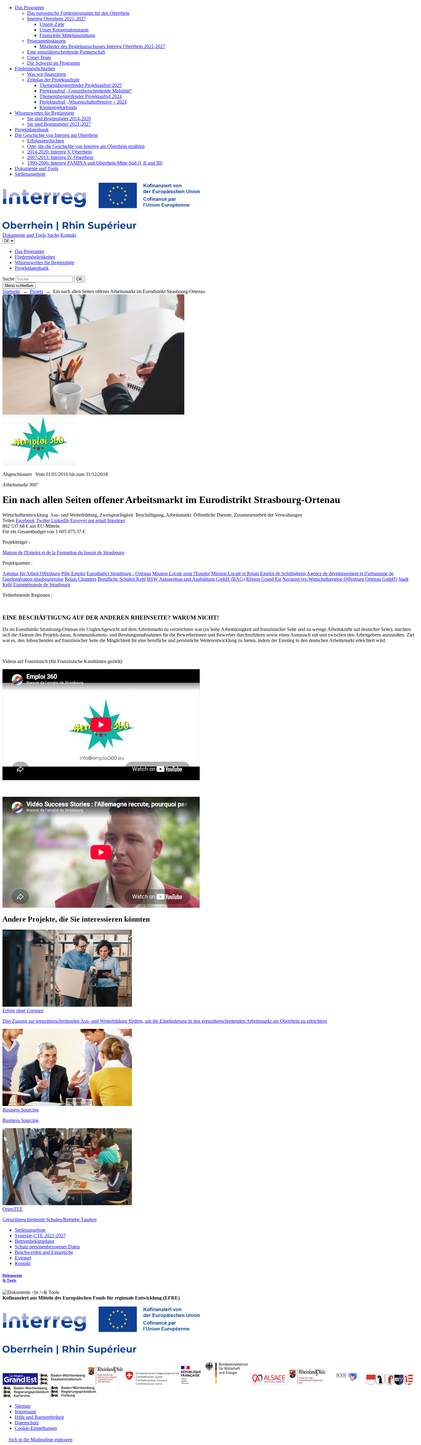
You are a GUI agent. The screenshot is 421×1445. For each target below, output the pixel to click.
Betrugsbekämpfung (34, 1241)
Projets (36, 291)
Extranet (23, 1257)
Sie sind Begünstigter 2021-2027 (59, 124)
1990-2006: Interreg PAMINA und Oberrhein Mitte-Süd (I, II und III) (94, 163)
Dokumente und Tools (36, 168)
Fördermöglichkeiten (35, 68)
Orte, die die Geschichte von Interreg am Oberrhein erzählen (86, 146)
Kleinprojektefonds (58, 107)
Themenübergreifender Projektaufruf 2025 (80, 85)
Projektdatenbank (32, 129)
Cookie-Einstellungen (36, 1428)
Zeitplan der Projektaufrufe (53, 79)
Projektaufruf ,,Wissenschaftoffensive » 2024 (83, 101)
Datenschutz (27, 1422)
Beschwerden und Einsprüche (44, 1252)
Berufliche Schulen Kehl (122, 579)
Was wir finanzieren (46, 74)
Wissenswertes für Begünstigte (44, 113)
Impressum (25, 1411)
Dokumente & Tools (12, 1278)
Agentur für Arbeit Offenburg (31, 573)
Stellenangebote (30, 174)
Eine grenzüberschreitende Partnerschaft (66, 52)
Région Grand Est (263, 579)
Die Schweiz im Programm (53, 63)
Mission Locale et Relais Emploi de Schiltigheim (258, 573)
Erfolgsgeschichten (45, 140)
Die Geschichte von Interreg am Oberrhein (56, 135)
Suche (53, 235)
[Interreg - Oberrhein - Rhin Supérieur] (101, 229)
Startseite (11, 291)
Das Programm (29, 7)
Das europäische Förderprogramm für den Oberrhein (78, 13)
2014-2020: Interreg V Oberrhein (59, 151)
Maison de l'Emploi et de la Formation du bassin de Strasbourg (63, 552)
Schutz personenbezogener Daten (47, 1246)
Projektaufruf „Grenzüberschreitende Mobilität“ (85, 90)
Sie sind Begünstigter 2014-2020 (59, 118)
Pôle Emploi (73, 573)
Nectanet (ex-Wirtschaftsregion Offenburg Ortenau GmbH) (339, 579)
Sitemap (23, 1406)
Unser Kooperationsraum (63, 29)
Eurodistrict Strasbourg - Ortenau (119, 573)
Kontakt (68, 235)
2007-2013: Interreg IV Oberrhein (60, 157)
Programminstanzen (46, 40)
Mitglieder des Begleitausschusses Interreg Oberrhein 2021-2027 (102, 46)
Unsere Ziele (51, 24)
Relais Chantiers (80, 579)
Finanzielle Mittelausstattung (67, 35)
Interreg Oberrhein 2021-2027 (56, 18)
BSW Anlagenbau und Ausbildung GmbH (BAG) (196, 579)
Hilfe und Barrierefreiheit (39, 1417)
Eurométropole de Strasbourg (41, 584)
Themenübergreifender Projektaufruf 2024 (80, 96)
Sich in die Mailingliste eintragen (39, 1439)
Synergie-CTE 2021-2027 (40, 1235)
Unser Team (39, 57)
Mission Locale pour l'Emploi (181, 573)
